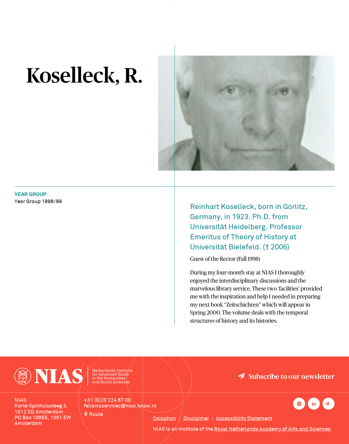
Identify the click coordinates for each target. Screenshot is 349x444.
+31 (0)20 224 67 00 (107, 400)
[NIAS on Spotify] (299, 404)
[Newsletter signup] (329, 404)
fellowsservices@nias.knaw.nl (120, 406)
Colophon (164, 418)
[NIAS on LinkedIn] (314, 404)
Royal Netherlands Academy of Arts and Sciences (272, 429)
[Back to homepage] (73, 377)
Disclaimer (196, 418)
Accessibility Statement (244, 418)
